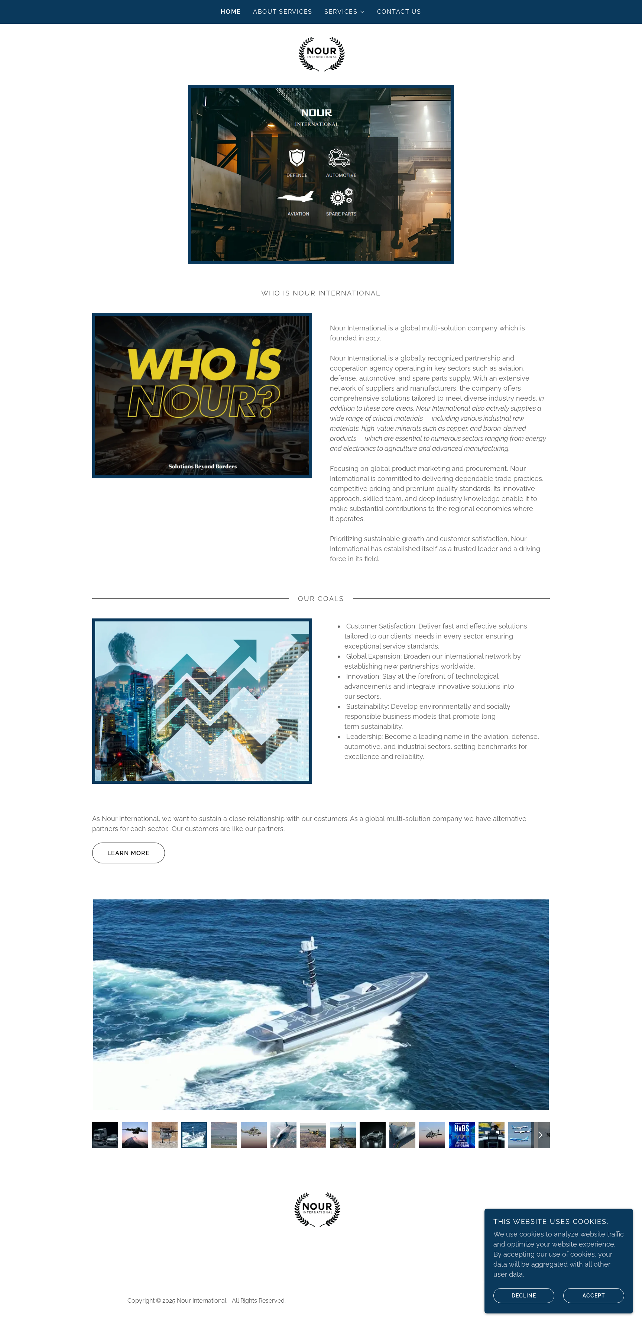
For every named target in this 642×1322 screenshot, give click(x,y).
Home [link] (231, 11)
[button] (344, 11)
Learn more (128, 853)
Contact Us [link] (399, 11)
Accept (594, 1295)
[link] (321, 54)
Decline (524, 1295)
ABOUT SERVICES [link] (282, 11)
